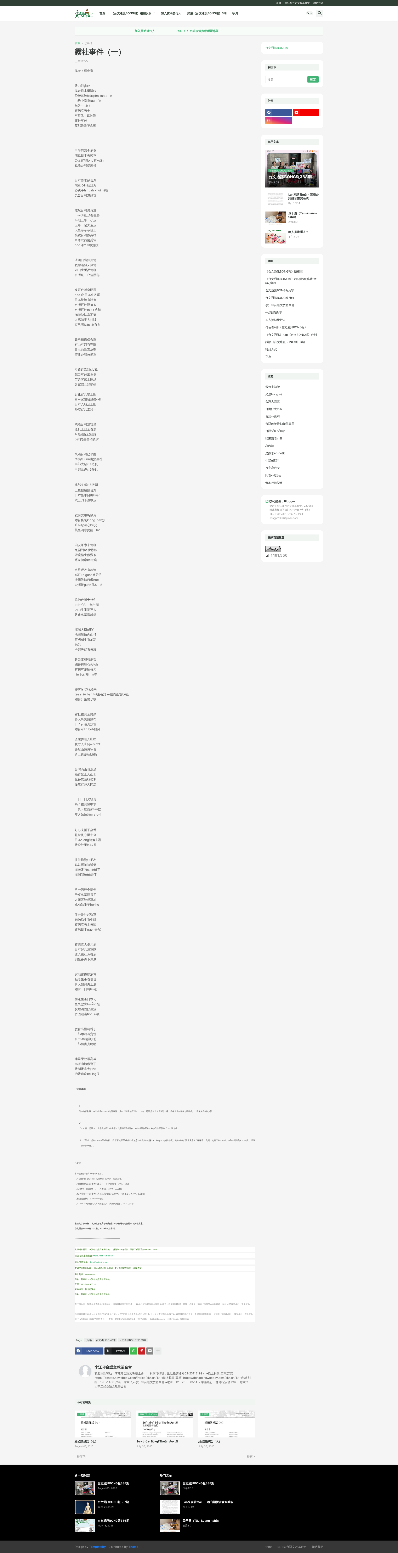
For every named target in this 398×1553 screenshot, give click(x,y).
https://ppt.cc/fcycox (98, 1262)
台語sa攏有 (272, 416)
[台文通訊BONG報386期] (85, 1525)
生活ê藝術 (272, 460)
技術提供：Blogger (282, 501)
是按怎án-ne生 (275, 453)
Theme (133, 1546)
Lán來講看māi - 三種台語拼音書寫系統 (303, 196)
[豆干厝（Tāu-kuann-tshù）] (275, 218)
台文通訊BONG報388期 (113, 1483)
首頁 (278, 2)
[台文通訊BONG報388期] (85, 1488)
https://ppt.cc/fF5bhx (103, 1256)
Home (268, 1546)
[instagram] (278, 120)
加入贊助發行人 (171, 13)
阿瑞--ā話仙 (273, 475)
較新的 (81, 1456)
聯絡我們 (317, 1546)
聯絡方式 (318, 2)
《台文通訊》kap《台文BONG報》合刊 (291, 334)
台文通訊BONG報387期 (113, 1502)
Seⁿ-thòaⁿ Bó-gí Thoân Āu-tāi (157, 1441)
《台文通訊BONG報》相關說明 (131, 13)
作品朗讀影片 (274, 312)
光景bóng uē (273, 394)
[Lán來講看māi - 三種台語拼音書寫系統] (275, 199)
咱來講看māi (273, 438)
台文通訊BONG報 (106, 1340)
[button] (309, 13)
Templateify (97, 1546)
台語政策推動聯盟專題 (165, 31)
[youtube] (306, 112)
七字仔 (88, 43)
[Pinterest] (141, 1351)
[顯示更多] (157, 1351)
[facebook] (278, 112)
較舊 (250, 1456)
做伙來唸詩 (272, 386)
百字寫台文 (272, 468)
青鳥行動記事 (274, 482)
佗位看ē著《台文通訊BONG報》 (286, 327)
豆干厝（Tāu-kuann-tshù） (302, 215)
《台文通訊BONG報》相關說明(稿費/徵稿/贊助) (291, 281)
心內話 (269, 446)
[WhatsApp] (133, 1351)
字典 (235, 13)
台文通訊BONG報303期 (132, 1340)
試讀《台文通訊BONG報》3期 (207, 13)
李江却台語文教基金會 (297, 2)
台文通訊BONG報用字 (279, 290)
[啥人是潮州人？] (275, 236)
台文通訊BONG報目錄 (279, 297)
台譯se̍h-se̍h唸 (275, 431)
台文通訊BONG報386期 (113, 1520)
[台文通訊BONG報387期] (85, 1507)
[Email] (149, 1351)
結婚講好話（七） (86, 1441)
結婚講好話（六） (210, 1441)
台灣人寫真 (272, 401)
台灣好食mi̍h (273, 409)
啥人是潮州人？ (298, 232)
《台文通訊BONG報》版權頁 (284, 271)
